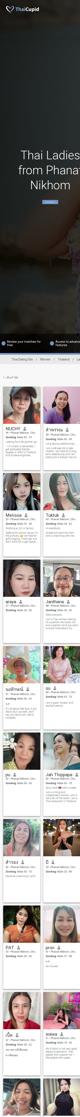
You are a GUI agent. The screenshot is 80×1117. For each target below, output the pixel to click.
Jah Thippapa (59, 774)
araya (11, 601)
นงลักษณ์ (14, 689)
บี (47, 862)
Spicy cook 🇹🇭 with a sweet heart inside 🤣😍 (62, 787)
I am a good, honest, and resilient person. (59, 704)
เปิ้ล (9, 1035)
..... (47, 876)
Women (45, 359)
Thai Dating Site (22, 359)
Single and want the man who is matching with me (60, 534)
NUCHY (13, 428)
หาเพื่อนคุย (12, 1055)
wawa (51, 1034)
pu (8, 774)
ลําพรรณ (54, 429)
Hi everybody (53, 528)
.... (47, 880)
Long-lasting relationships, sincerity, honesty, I (62, 443)
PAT (10, 947)
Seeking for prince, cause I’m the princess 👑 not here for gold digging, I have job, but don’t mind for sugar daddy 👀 (22, 537)
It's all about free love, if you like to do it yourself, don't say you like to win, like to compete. (21, 713)
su (48, 688)
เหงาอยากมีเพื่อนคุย (17, 1049)
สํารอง (12, 862)
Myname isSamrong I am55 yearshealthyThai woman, (22, 876)
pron (50, 947)
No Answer (52, 966)
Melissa (14, 515)
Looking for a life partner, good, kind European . (22, 441)
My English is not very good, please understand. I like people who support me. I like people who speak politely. (61, 1053)
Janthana (55, 601)
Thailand (64, 359)
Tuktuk (52, 515)
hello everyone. (54, 614)
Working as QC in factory (19, 528)
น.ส (7, 703)
